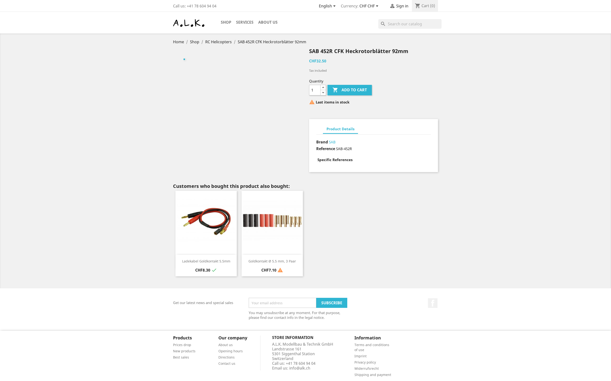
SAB (332, 142)
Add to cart (349, 90)
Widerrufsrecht (366, 368)
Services (244, 22)
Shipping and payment (372, 374)
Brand (322, 142)
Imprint (360, 356)
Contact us (226, 363)
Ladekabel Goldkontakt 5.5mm (206, 261)
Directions (226, 357)
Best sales (181, 357)
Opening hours (230, 351)
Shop (226, 22)
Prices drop (182, 345)
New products (184, 351)
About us (268, 22)
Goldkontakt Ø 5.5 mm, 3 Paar (272, 261)
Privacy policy (365, 362)
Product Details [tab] (340, 128)
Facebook (432, 303)
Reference (325, 148)
